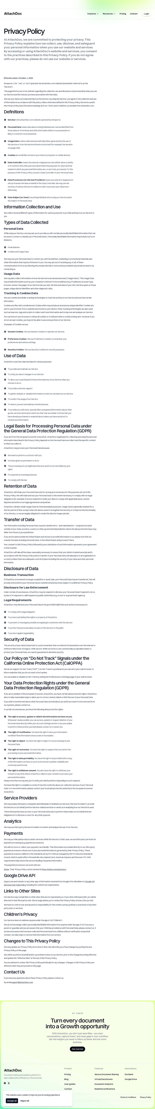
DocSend (129, 1074)
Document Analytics (104, 1084)
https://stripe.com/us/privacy (54, 869)
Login (146, 13)
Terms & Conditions (128, 1097)
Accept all (12, 1101)
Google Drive (131, 1079)
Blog (66, 1079)
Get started (77, 1049)
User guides (69, 1084)
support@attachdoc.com (22, 982)
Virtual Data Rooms (104, 1079)
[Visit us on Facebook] (5, 1083)
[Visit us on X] (9, 1083)
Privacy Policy (145, 1097)
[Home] (13, 13)
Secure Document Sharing (107, 1074)
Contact (134, 13)
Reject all (24, 1101)
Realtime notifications (105, 1089)
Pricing (123, 13)
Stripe (6, 869)
